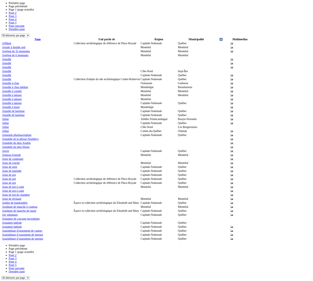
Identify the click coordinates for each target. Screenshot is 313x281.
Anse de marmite (11, 170)
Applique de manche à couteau (19, 206)
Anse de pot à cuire (13, 186)
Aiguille (6, 59)
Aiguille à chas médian (15, 87)
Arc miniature (10, 214)
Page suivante (16, 25)
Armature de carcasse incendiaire (21, 218)
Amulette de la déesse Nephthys (20, 138)
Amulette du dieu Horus (16, 146)
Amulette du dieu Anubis (16, 142)
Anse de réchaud (11, 198)
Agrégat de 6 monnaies (15, 55)
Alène (5, 119)
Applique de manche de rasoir (19, 210)
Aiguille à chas (10, 83)
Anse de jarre (9, 166)
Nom (38, 39)
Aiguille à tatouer (12, 95)
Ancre (5, 150)
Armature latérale (12, 222)
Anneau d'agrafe (11, 154)
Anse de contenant (12, 158)
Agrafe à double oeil (13, 47)
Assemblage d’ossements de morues (22, 234)
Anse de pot (9, 174)
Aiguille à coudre (12, 91)
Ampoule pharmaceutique (17, 135)
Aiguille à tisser (11, 107)
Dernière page (17, 29)
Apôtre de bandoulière (15, 202)
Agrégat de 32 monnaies (16, 51)
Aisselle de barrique (13, 111)
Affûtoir (6, 43)
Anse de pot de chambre (16, 194)
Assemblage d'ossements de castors (22, 230)
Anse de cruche (11, 162)
